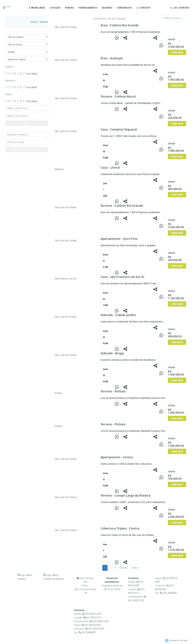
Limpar (28, 129)
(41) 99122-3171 (94, 617)
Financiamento (88, 7)
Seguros (107, 7)
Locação (55, 7)
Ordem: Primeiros (173, 18)
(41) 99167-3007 (93, 613)
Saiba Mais (177, 52)
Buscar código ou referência (26, 149)
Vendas (69, 7)
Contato (145, 7)
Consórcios (124, 7)
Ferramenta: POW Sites (178, 640)
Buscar (26, 123)
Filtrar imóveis (18, 31)
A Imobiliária (37, 7)
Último (135, 567)
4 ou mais (31, 73)
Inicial (33, 21)
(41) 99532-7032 (100, 621)
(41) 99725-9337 (92, 624)
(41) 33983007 (181, 7)
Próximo (123, 567)
